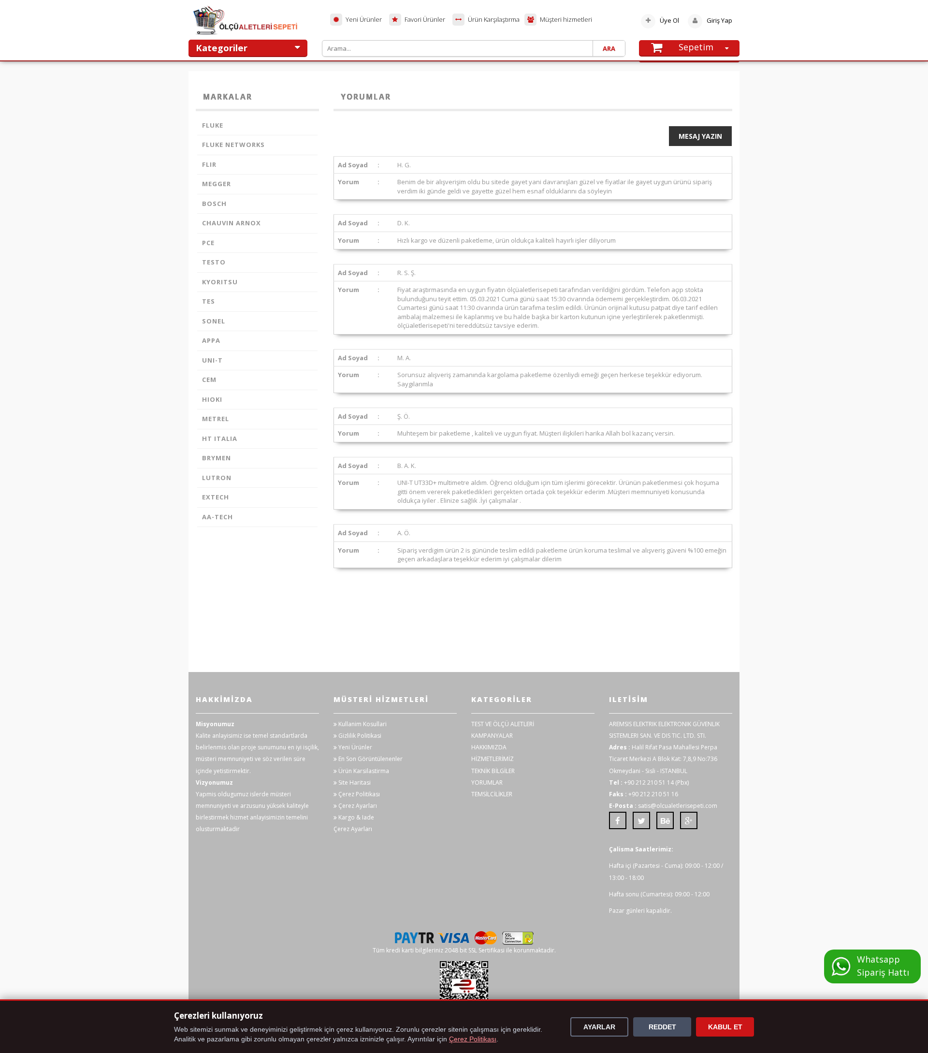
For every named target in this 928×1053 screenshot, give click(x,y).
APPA (211, 340)
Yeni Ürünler (363, 19)
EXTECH (215, 497)
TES (208, 301)
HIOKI (212, 399)
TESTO (214, 262)
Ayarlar (599, 1027)
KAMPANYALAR (492, 735)
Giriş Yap (718, 20)
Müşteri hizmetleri (565, 19)
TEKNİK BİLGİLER (493, 771)
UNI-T (212, 360)
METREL (215, 418)
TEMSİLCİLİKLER (491, 794)
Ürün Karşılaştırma (493, 19)
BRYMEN (216, 457)
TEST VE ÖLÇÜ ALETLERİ (502, 724)
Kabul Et (725, 1027)
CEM (209, 379)
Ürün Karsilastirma (363, 771)
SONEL (213, 321)
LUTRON (217, 477)
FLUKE (212, 125)
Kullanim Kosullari (362, 724)
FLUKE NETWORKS (233, 144)
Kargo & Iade (355, 817)
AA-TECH (217, 516)
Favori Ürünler (424, 19)
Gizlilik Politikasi (359, 735)
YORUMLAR (487, 782)
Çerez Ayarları (357, 806)
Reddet (662, 1027)
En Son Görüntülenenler (370, 759)
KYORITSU (220, 282)
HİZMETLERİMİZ (492, 759)
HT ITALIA (219, 438)
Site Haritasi (354, 782)
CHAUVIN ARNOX (231, 223)
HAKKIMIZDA (489, 747)
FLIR (209, 164)
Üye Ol (669, 20)
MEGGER (216, 183)
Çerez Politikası (358, 794)
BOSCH (214, 203)
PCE (208, 242)
